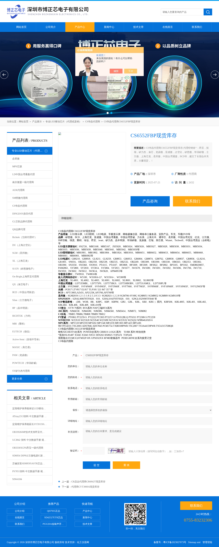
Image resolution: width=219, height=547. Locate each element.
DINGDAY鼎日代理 (22, 213)
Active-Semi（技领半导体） (26, 339)
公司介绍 (19, 511)
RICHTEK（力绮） (22, 316)
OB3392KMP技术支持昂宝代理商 (29, 432)
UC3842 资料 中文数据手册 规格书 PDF (32, 440)
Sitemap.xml (194, 542)
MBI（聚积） (19, 323)
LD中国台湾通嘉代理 (23, 174)
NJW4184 (17, 479)
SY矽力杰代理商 (21, 371)
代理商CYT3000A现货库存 (85, 486)
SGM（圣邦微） (20, 253)
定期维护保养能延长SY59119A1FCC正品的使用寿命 (32, 424)
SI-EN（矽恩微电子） (23, 268)
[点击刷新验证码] (116, 451)
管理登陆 (207, 542)
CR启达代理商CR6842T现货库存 (88, 481)
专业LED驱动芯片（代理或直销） (63, 121)
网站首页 (21, 27)
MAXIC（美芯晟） (22, 347)
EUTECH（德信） (21, 331)
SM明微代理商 (20, 198)
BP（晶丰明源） (21, 308)
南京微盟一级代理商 (23, 182)
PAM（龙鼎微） (20, 355)
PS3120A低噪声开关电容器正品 (54, 524)
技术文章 (138, 27)
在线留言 (168, 27)
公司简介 (51, 27)
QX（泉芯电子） (21, 284)
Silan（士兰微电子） (23, 300)
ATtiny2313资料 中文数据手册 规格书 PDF (32, 416)
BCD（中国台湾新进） (24, 292)
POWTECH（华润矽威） (25, 363)
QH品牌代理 (18, 229)
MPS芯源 (17, 166)
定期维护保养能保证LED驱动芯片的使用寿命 (32, 408)
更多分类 (17, 378)
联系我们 (197, 27)
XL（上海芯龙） (21, 261)
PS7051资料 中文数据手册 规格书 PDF (32, 471)
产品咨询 (150, 201)
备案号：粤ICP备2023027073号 (170, 542)
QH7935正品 (53, 511)
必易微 (16, 158)
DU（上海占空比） (22, 245)
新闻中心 (109, 27)
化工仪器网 (83, 542)
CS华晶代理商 (92, 121)
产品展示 (37, 121)
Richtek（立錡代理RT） (24, 237)
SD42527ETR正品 (53, 517)
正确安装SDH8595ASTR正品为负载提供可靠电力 (32, 463)
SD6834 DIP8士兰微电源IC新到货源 (31, 455)
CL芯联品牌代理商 (22, 221)
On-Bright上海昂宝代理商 (25, 276)
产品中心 (80, 27)
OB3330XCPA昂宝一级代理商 (27, 448)
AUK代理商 (18, 190)
